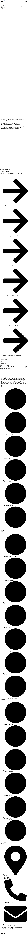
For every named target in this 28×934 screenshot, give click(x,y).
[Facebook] (2, 933)
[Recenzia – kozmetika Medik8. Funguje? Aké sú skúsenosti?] (14, 63)
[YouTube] (6, 933)
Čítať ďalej (4, 130)
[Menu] (2, 1)
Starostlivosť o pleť (7, 124)
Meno (1, 357)
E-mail (1, 361)
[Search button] (20, 5)
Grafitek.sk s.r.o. (11, 928)
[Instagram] (4, 933)
